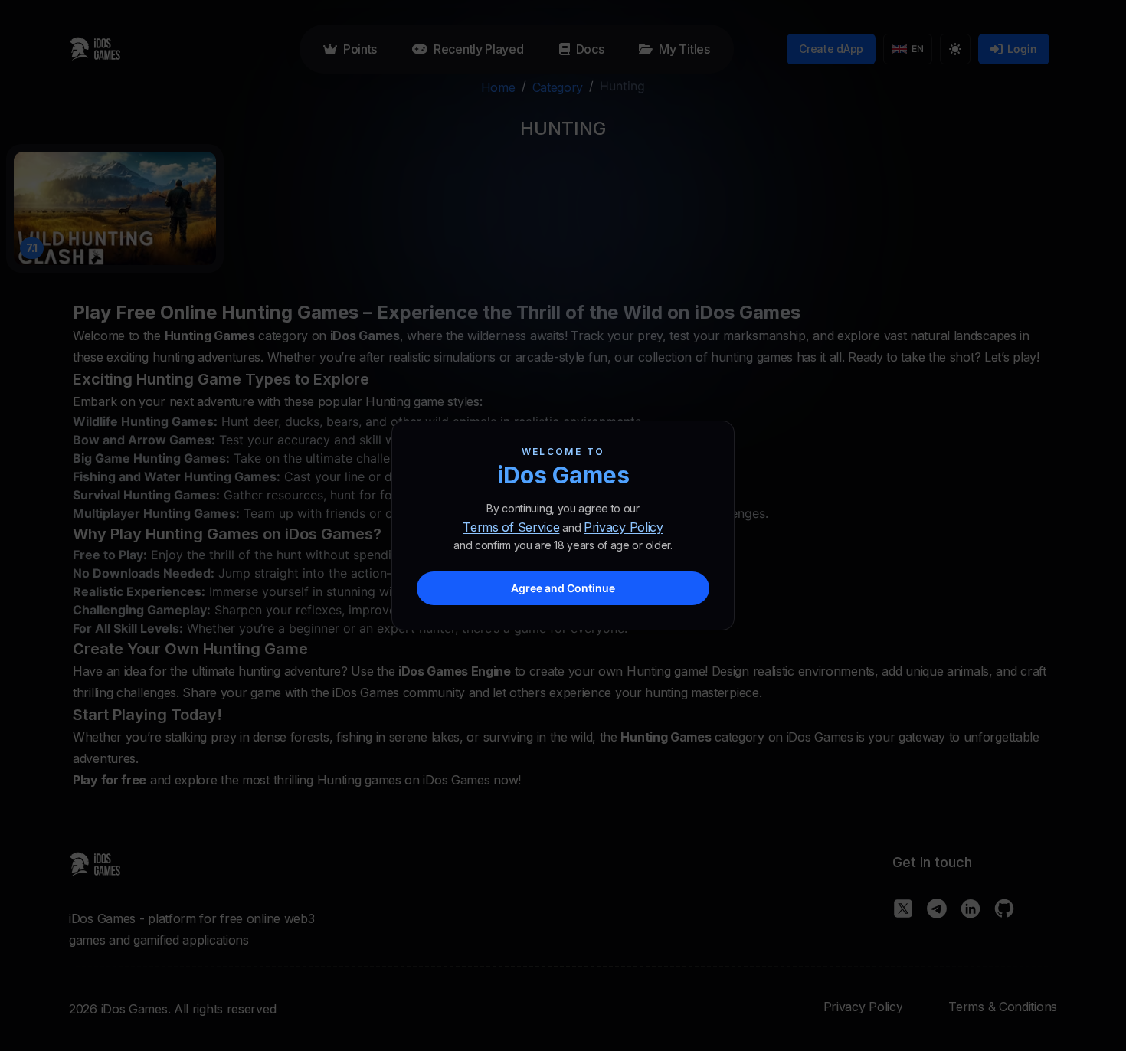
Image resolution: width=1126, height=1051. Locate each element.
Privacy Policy (623, 527)
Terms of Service (511, 527)
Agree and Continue (563, 587)
